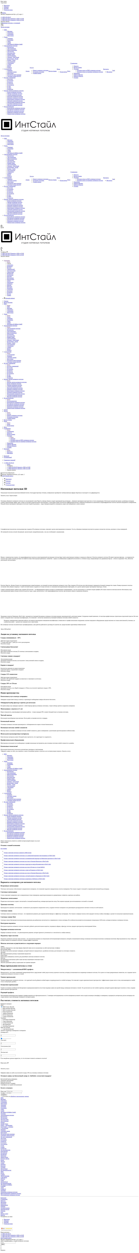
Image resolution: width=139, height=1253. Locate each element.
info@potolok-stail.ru (7, 476)
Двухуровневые (11, 773)
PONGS (9, 791)
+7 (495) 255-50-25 (6, 17)
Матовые (9, 755)
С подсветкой (11, 354)
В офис (9, 812)
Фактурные (10, 760)
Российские (4, 1153)
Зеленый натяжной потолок (14, 825)
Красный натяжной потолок (15, 820)
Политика (3, 1203)
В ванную (10, 806)
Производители (5, 1209)
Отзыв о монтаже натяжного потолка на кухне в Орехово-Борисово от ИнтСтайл (26, 861)
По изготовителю (12, 401)
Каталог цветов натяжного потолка (17, 382)
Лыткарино (10, 282)
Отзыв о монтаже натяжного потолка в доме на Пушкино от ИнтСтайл (23, 870)
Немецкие (3, 1155)
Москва (9, 285)
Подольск (9, 291)
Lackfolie (3, 1186)
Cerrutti (8, 1022)
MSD (2, 1171)
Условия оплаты (5, 1208)
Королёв (9, 276)
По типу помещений (12, 366)
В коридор (10, 813)
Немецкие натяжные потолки (15, 836)
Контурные (10, 797)
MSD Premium (9, 1008)
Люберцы (9, 283)
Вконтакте (7, 5)
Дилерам (12, 438)
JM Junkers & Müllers (6, 1184)
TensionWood (4, 1182)
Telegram (6, 7)
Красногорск (10, 279)
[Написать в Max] (69, 1251)
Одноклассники (8, 10)
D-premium (10, 764)
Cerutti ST (3, 1189)
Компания (3, 1198)
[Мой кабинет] (1, 226)
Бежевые (3, 1164)
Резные (3, 1122)
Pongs (7, 1011)
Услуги (9, 414)
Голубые (3, 1167)
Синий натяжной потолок (14, 819)
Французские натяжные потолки (16, 838)
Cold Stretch (10, 787)
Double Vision (10, 778)
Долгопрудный (11, 270)
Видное (9, 267)
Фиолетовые (4, 1169)
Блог (2, 1212)
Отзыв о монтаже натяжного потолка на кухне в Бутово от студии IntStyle (24, 867)
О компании (10, 431)
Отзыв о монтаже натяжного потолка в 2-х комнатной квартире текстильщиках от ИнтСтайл (29, 855)
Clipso (8, 765)
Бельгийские (4, 1151)
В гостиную (10, 809)
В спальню (10, 804)
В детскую (10, 807)
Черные (3, 1161)
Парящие (9, 794)
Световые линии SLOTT (14, 800)
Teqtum (8, 1013)
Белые (2, 1160)
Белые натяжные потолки (14, 816)
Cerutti (9, 767)
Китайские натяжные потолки (15, 835)
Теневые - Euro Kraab (13, 781)
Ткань (8, 317)
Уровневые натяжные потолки (9, 1192)
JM (7, 1024)
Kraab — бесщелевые (6, 1125)
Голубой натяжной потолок (14, 828)
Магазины (3, 1202)
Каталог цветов (5, 1158)
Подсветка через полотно (14, 799)
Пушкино (9, 292)
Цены (8, 424)
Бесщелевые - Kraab (12, 783)
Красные (3, 1166)
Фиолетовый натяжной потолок (16, 826)
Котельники (10, 278)
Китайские (4, 1154)
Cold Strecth (8, 1029)
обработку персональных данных (19, 1096)
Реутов (9, 294)
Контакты (9, 451)
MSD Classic (8, 1007)
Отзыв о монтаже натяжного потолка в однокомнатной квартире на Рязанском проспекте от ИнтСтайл (32, 858)
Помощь (3, 1206)
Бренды (3, 1215)
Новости (3, 1200)
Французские (4, 1157)
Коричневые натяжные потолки (16, 823)
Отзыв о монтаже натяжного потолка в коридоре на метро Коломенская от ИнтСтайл (27, 864)
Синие (2, 1163)
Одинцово (10, 289)
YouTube (6, 8)
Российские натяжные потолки (15, 833)
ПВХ (8, 307)
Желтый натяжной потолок (14, 829)
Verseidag (8, 1026)
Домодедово (10, 272)
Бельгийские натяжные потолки (16, 832)
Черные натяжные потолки (14, 818)
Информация (4, 1205)
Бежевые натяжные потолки (15, 822)
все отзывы (4, 848)
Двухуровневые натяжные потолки (10, 1195)
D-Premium (9, 1019)
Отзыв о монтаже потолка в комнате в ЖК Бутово (17, 852)
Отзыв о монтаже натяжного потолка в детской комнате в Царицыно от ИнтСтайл (26, 876)
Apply (2, 1187)
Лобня (9, 281)
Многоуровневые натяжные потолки (11, 1193)
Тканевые (9, 762)
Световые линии (11, 796)
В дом (8, 810)
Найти (2, 1244)
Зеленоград (10, 275)
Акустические (11, 786)
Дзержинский (11, 269)
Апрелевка (10, 265)
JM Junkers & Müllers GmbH (14, 768)
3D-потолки (10, 776)
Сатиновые (10, 758)
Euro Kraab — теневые (7, 1126)
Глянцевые (10, 757)
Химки (9, 295)
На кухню (10, 803)
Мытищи (9, 286)
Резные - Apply (11, 784)
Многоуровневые (12, 774)
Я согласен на (16, 1096)
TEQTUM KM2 (11, 780)
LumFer (9, 789)
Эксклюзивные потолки (13, 328)
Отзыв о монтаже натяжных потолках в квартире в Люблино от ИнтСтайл (24, 878)
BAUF (9, 790)
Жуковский (10, 273)
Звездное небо (11, 777)
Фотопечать (10, 771)
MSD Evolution (9, 1010)
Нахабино (10, 288)
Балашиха (9, 266)
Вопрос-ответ (4, 1213)
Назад (8, 262)
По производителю (6, 1170)
